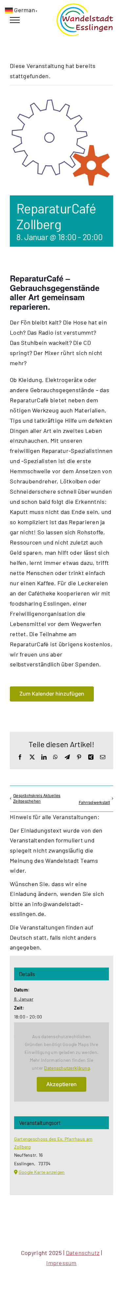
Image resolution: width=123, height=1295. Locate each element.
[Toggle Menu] (15, 20)
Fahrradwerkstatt (94, 802)
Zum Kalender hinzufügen (51, 694)
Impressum (61, 1262)
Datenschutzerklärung (67, 1068)
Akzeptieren (61, 1084)
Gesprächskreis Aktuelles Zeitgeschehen (36, 798)
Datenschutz (83, 1252)
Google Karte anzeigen (42, 1172)
